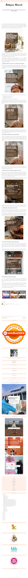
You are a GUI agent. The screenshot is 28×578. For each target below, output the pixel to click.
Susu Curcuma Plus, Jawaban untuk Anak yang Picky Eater (14, 447)
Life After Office (14, 490)
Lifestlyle (10, 8)
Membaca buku (4, 278)
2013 (3, 519)
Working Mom (17, 8)
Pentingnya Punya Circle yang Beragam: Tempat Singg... (9, 503)
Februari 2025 (5, 510)
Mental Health (14, 482)
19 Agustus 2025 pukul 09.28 (10, 303)
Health (14, 485)
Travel (14, 486)
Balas (4, 305)
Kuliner (14, 488)
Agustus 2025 (5, 498)
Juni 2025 (4, 507)
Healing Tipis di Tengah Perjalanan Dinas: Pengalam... (9, 499)
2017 (3, 517)
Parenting (14, 479)
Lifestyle (14, 478)
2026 (3, 494)
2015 (3, 518)
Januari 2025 (4, 511)
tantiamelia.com (5, 303)
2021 (3, 514)
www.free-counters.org (14, 366)
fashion (14, 480)
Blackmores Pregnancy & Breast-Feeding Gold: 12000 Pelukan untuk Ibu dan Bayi (14, 466)
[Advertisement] (14, 17)
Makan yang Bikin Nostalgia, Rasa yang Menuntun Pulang (9, 501)
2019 (3, 515)
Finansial (14, 489)
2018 (3, 516)
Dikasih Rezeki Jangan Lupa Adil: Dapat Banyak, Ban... (9, 504)
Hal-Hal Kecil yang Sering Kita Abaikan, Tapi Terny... (9, 500)
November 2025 (5, 496)
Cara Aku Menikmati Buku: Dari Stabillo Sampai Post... (9, 502)
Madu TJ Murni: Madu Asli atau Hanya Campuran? (14, 428)
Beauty (14, 483)
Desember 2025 (5, 495)
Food (14, 487)
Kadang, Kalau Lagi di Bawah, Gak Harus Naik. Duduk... (9, 505)
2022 (3, 513)
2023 (3, 512)
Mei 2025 (4, 508)
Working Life (13, 8)
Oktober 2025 (5, 497)
